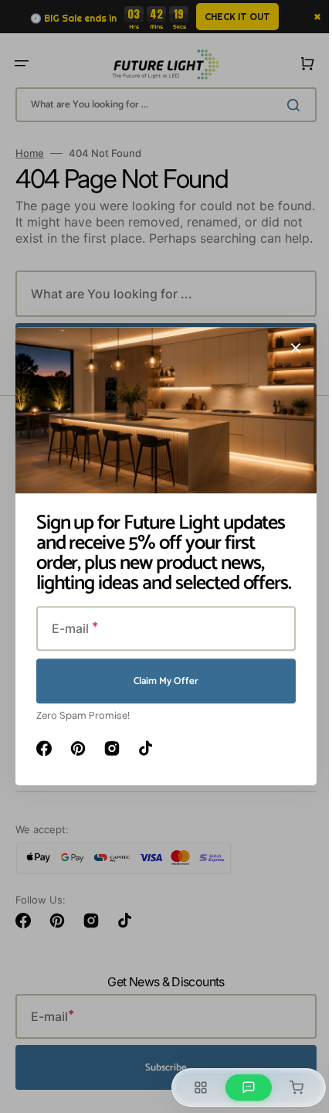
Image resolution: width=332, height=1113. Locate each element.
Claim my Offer (160, 681)
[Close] (290, 347)
